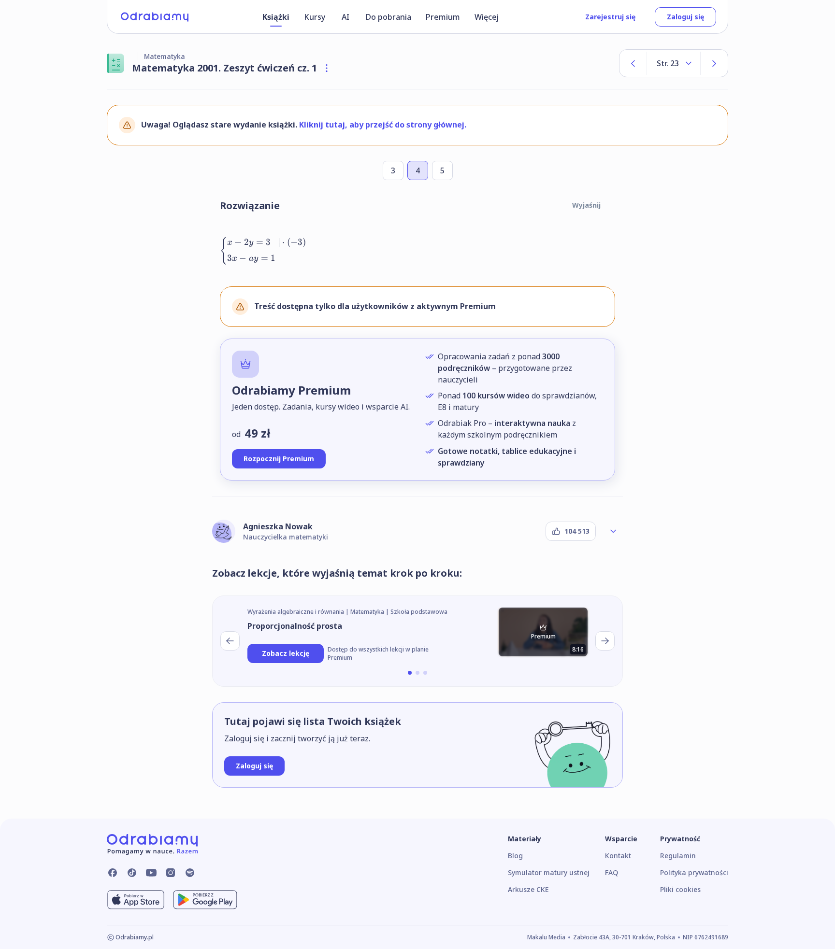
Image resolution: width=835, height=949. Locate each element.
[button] (410, 673)
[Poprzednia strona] (633, 63)
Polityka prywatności (694, 872)
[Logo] (154, 17)
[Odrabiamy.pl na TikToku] (132, 872)
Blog (515, 855)
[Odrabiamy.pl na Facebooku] (112, 872)
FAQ (611, 872)
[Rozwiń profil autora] (613, 531)
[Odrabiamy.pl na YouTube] (151, 872)
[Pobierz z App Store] (136, 899)
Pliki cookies (680, 889)
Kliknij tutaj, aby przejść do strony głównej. (382, 124)
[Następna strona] (714, 63)
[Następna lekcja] (605, 641)
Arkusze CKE (528, 889)
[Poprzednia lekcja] (230, 641)
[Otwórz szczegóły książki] (326, 68)
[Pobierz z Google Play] (205, 899)
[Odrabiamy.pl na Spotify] (190, 872)
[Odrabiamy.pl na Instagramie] (170, 872)
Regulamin (678, 855)
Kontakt (618, 855)
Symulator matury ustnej (549, 872)
